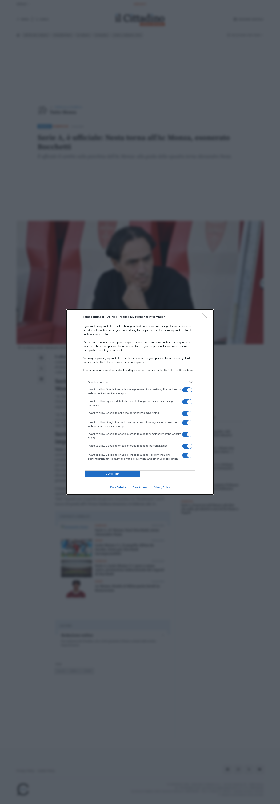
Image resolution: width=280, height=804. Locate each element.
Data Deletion (118, 487)
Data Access (140, 487)
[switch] (187, 389)
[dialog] (140, 402)
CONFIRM (113, 473)
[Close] (206, 317)
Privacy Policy (161, 487)
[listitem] (140, 382)
